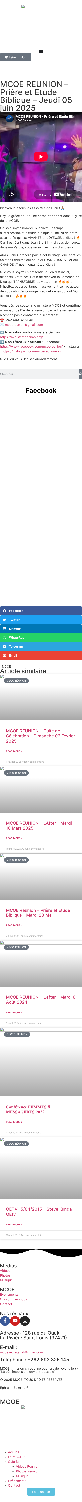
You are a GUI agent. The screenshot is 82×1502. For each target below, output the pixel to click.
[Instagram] (25, 1321)
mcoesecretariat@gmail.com (21, 1352)
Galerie (13, 1462)
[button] (41, 610)
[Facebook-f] (5, 1321)
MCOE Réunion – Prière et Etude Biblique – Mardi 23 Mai (38, 913)
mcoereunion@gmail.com (24, 325)
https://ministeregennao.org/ (21, 337)
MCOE (9, 1402)
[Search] (80, 374)
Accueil (13, 1452)
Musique (22, 1476)
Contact (14, 1485)
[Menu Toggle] (41, 51)
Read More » (14, 751)
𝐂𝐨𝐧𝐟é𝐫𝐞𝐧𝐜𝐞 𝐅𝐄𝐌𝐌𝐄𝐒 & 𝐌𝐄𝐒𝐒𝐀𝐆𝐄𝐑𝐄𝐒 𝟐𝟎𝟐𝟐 (28, 1109)
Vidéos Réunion (27, 1466)
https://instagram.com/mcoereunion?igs (32, 351)
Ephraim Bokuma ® (14, 1388)
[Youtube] (15, 1321)
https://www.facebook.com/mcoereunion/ (31, 346)
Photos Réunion (27, 1471)
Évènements (17, 1481)
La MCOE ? (16, 1457)
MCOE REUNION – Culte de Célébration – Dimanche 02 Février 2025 (40, 735)
